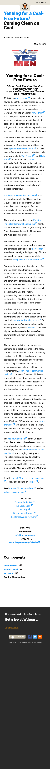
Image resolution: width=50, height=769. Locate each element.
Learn (15, 642)
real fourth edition (16, 439)
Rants (29, 642)
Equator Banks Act (23, 503)
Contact (39, 642)
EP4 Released (10, 566)
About (34, 642)
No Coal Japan (23, 506)
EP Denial (8, 574)
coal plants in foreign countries (27, 260)
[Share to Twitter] (35, 637)
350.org (23, 510)
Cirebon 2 (31, 160)
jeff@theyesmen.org (25, 535)
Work (19, 642)
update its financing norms (26, 321)
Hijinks (10, 642)
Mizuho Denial (11, 570)
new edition (37, 113)
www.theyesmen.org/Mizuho (23, 543)
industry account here (14, 492)
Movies (24, 642)
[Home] (25, 7)
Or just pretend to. (11, 628)
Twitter (32, 482)
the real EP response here (21, 489)
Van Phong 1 (27, 156)
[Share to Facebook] (29, 637)
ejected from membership (21, 149)
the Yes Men (37, 249)
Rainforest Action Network (23, 517)
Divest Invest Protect (23, 513)
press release (21, 98)
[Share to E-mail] (40, 637)
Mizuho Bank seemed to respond (19, 196)
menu (42, 2)
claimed (31, 328)
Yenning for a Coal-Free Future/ (24, 17)
